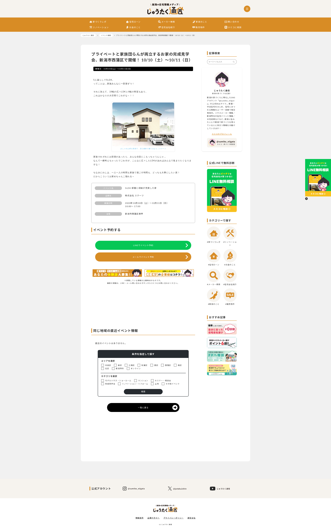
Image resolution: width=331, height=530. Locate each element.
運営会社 (191, 518)
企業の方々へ (153, 518)
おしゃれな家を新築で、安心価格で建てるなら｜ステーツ (143, 149)
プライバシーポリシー (173, 518)
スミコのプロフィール (222, 134)
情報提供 (140, 518)
